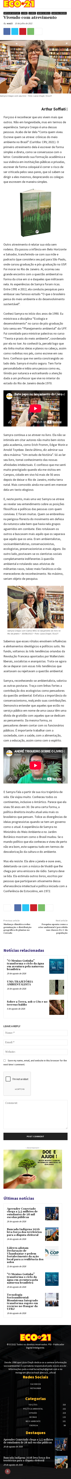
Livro (24, 13)
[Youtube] (41, 1354)
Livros (32, 13)
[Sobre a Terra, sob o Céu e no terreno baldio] (56, 1007)
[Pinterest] (22, 31)
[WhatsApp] (30, 31)
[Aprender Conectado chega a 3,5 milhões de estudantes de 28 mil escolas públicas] (52, 1213)
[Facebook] (6, 31)
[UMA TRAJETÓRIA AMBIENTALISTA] (56, 987)
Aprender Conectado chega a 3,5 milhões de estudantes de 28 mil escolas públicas (22, 1213)
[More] (38, 31)
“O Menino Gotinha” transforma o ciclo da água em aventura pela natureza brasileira (25, 965)
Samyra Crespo (59, 13)
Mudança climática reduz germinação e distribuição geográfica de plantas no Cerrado (17, 928)
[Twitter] (14, 31)
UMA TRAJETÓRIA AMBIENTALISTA (20, 983)
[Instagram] (35, 1354)
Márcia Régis (44, 13)
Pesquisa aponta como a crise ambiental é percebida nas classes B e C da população (53, 928)
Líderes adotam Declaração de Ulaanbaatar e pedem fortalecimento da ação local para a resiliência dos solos (25, 1255)
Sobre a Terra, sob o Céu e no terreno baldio (27, 1003)
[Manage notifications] (7, 1471)
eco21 (10, 23)
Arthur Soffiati (11, 13)
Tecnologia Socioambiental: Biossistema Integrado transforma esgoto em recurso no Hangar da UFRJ (22, 1302)
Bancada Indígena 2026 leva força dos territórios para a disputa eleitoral (24, 1232)
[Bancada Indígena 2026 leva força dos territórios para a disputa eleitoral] (52, 1234)
